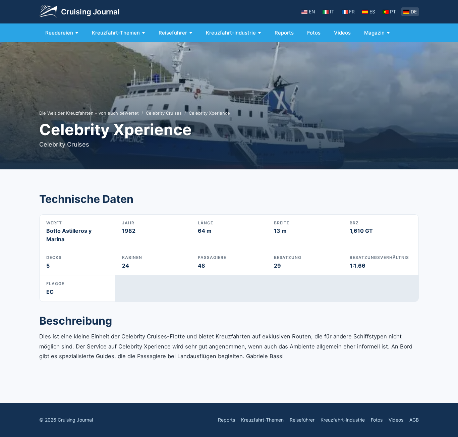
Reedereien (59, 33)
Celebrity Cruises (164, 113)
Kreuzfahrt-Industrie (231, 33)
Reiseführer (173, 33)
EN (312, 11)
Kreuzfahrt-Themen (116, 33)
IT (332, 11)
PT (393, 11)
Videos (342, 33)
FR (352, 11)
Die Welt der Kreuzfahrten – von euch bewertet (89, 113)
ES (372, 11)
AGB (414, 420)
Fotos (314, 33)
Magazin (374, 33)
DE (414, 11)
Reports (284, 33)
